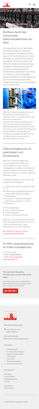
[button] (34, 4)
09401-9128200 (15, 254)
